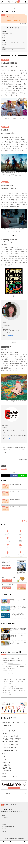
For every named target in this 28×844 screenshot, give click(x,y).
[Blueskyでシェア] (17, 561)
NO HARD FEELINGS (7, 33)
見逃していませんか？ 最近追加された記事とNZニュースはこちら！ (13, 724)
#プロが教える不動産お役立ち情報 (11, 739)
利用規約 (4, 831)
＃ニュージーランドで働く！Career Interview (11, 732)
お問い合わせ (4, 817)
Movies (4, 31)
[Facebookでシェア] (5, 565)
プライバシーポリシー (6, 828)
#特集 (3, 728)
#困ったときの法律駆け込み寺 (10, 742)
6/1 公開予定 (5, 182)
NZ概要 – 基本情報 (7, 580)
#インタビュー (6, 759)
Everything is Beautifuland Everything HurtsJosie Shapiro (13, 43)
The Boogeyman (6, 37)
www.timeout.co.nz (9, 335)
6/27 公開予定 (5, 59)
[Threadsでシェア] (11, 565)
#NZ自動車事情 (6, 765)
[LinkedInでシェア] (14, 569)
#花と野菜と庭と (6, 768)
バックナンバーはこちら (14, 787)
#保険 (3, 756)
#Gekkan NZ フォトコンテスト (10, 776)
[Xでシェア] (5, 561)
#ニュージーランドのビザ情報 (10, 736)
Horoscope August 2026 (8, 673)
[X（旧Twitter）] (24, 521)
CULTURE (4, 468)
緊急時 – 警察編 (6, 588)
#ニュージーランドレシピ (9, 747)
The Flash (4, 35)
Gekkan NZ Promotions (7, 820)
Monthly (4, 465)
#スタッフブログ (6, 762)
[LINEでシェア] (23, 565)
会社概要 (4, 815)
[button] (25, 793)
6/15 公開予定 (5, 126)
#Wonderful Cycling (7, 773)
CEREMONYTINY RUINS (7, 49)
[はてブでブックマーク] (17, 565)
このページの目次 (12, 27)
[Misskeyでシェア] (23, 561)
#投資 (3, 753)
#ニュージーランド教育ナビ (9, 750)
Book (3, 40)
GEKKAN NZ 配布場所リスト (8, 826)
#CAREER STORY (6, 771)
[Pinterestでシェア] (8, 569)
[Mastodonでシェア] (11, 561)
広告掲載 (4, 824)
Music (4, 47)
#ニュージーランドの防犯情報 (10, 744)
